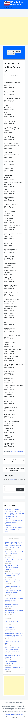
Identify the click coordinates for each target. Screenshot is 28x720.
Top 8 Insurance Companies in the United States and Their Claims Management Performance (14, 635)
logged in (12, 479)
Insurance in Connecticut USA (13, 616)
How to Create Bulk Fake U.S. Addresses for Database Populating (13, 592)
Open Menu (9, 7)
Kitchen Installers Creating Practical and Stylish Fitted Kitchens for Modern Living (12, 649)
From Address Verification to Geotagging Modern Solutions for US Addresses (14, 559)
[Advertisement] (14, 31)
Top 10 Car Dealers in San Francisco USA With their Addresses (12, 567)
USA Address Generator (10, 714)
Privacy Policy (20, 714)
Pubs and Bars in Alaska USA (13, 586)
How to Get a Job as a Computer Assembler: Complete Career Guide (13, 529)
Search (6, 487)
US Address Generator (17, 451)
